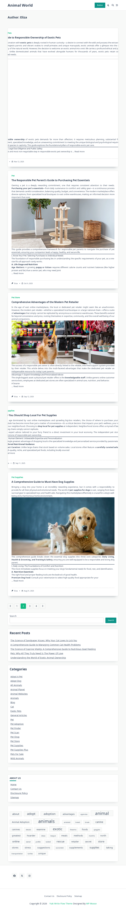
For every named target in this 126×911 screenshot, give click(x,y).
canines (16, 829)
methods (78, 835)
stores (15, 847)
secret (88, 841)
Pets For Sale (17, 754)
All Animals (16, 685)
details (28, 830)
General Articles (18, 715)
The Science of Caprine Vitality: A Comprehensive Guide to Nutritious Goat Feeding (53, 649)
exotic (57, 829)
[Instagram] (29, 875)
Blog (12, 702)
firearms (73, 830)
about (15, 814)
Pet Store (16, 297)
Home (13, 784)
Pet (13, 175)
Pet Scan (14, 732)
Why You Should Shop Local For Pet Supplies (30, 415)
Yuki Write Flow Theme (61, 903)
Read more (80, 151)
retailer (75, 841)
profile (38, 842)
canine (99, 822)
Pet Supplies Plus (19, 749)
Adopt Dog (15, 680)
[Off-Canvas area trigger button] (117, 5)
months (92, 836)
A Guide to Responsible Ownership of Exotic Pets (31, 37)
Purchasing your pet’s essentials (27, 188)
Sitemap (14, 797)
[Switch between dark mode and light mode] (108, 5)
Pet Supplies (8, 410)
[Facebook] (14, 875)
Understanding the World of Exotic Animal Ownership (38, 657)
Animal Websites (19, 693)
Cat (12, 706)
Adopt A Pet (16, 676)
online (16, 841)
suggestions (43, 847)
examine (41, 829)
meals (64, 835)
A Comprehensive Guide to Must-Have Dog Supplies (43, 481)
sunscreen (60, 848)
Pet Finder (15, 728)
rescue (60, 841)
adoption (49, 814)
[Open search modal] (113, 5)
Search (13, 616)
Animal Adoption (21, 822)
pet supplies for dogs (80, 490)
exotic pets (25, 42)
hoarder (31, 835)
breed (77, 822)
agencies (84, 814)
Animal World (20, 5)
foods (85, 829)
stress (28, 847)
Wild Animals (17, 758)
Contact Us (16, 788)
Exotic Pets (15, 711)
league (53, 836)
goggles (97, 830)
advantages (19, 313)
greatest (16, 835)
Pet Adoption (17, 723)
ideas (43, 836)
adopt (31, 814)
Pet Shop (15, 736)
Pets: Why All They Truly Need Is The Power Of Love (36, 653)
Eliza (16, 283)
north (103, 835)
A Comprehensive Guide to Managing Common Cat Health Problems (45, 644)
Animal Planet (17, 689)
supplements (76, 847)
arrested (67, 822)
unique (42, 853)
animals (46, 821)
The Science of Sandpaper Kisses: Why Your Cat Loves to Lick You (43, 640)
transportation (17, 854)
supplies (94, 847)
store (101, 841)
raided (48, 842)
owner (28, 842)
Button (100, 5)
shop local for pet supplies (50, 426)
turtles (30, 854)
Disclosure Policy (19, 793)
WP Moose (91, 903)
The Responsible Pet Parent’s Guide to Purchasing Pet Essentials (51, 180)
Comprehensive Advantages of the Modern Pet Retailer (45, 302)
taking (109, 847)
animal (102, 813)
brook (87, 822)
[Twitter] (22, 875)
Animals (14, 698)
